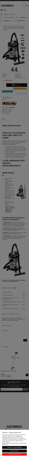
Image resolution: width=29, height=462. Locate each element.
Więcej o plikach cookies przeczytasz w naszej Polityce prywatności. (14, 443)
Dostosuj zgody (14, 451)
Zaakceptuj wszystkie (14, 454)
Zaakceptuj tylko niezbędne (14, 447)
